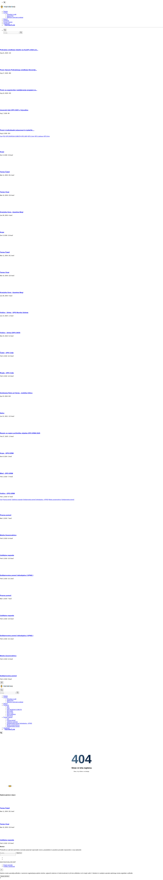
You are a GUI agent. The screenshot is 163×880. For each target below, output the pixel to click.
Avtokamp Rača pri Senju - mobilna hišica (16, 393)
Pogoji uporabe (8, 865)
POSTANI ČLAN (10, 25)
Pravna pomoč (7, 499)
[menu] (1, 682)
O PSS (5, 13)
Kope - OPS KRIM (7, 453)
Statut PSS (10, 16)
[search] (5, 30)
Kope (2, 152)
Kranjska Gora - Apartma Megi (11, 212)
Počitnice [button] (6, 20)
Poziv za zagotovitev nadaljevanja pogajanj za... (18, 90)
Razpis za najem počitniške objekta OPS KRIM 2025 (20, 433)
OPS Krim (47, 136)
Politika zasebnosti (9, 866)
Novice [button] (5, 19)
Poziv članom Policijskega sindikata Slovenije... (18, 70)
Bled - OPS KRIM (6, 473)
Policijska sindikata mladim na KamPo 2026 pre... (19, 50)
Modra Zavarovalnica (8, 535)
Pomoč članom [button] (7, 22)
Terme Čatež (5, 172)
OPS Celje (31, 136)
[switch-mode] (4, 2)
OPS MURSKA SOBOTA (13, 136)
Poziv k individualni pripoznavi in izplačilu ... (17, 130)
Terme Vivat (4, 192)
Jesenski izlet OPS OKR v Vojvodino (14, 110)
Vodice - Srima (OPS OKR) (10, 333)
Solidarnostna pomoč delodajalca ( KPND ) (16, 575)
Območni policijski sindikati (15, 17)
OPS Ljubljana (38, 136)
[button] (5, 697)
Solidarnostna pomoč (67, 499)
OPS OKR (24, 136)
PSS (4, 136)
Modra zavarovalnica (55, 499)
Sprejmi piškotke (5, 876)
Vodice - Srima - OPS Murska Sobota (14, 312)
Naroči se (19, 853)
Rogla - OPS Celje (7, 373)
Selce (2, 413)
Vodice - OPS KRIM (7, 493)
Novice (5, 703)
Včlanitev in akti (11, 14)
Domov (5, 11)
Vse (1, 136)
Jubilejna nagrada (17, 499)
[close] (1, 870)
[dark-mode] (1, 733)
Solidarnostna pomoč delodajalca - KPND (35, 499)
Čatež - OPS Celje (7, 353)
